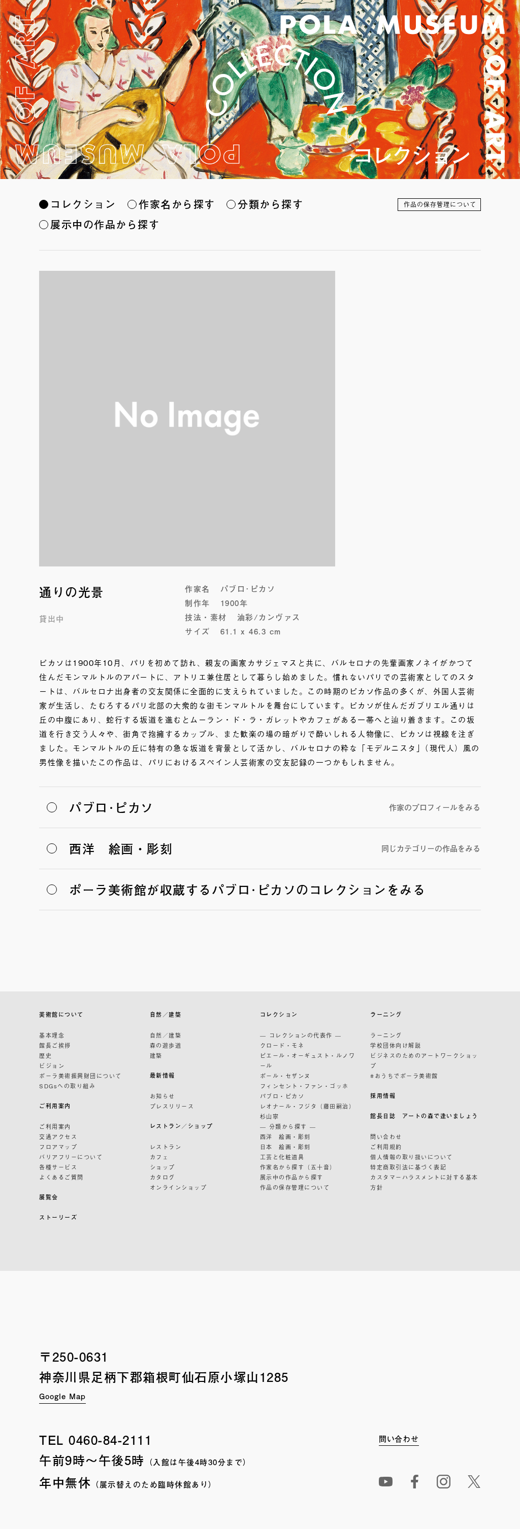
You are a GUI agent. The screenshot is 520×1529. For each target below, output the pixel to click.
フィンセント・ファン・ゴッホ (304, 1086)
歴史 (45, 1055)
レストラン (166, 1147)
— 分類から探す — (288, 1126)
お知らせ (162, 1096)
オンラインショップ (178, 1187)
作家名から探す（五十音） (298, 1167)
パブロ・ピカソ (282, 1096)
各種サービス (58, 1167)
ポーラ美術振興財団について (80, 1076)
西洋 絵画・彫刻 (285, 1136)
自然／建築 (166, 1014)
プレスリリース (172, 1106)
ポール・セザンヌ (285, 1076)
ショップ (162, 1167)
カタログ (162, 1177)
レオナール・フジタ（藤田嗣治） (307, 1106)
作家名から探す (177, 204)
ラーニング (386, 1014)
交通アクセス (58, 1136)
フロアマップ (58, 1147)
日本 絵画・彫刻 (285, 1147)
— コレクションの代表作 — (301, 1035)
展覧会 (48, 1197)
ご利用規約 (386, 1147)
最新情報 (162, 1075)
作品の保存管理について (440, 204)
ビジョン (51, 1065)
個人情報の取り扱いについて (411, 1157)
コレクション (83, 204)
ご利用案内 (55, 1105)
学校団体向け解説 (395, 1045)
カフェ (159, 1157)
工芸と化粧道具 (282, 1157)
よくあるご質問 (61, 1177)
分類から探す (270, 204)
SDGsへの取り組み (67, 1086)
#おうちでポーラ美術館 (404, 1076)
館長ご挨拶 (55, 1045)
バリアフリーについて (71, 1157)
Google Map (62, 1396)
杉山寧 (269, 1116)
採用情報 (383, 1095)
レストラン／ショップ (181, 1126)
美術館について (61, 1014)
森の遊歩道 (166, 1045)
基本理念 (51, 1035)
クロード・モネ (282, 1045)
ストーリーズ (58, 1217)
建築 (156, 1055)
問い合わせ (386, 1136)
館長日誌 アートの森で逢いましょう (424, 1116)
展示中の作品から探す (104, 224)
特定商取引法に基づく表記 (408, 1167)
